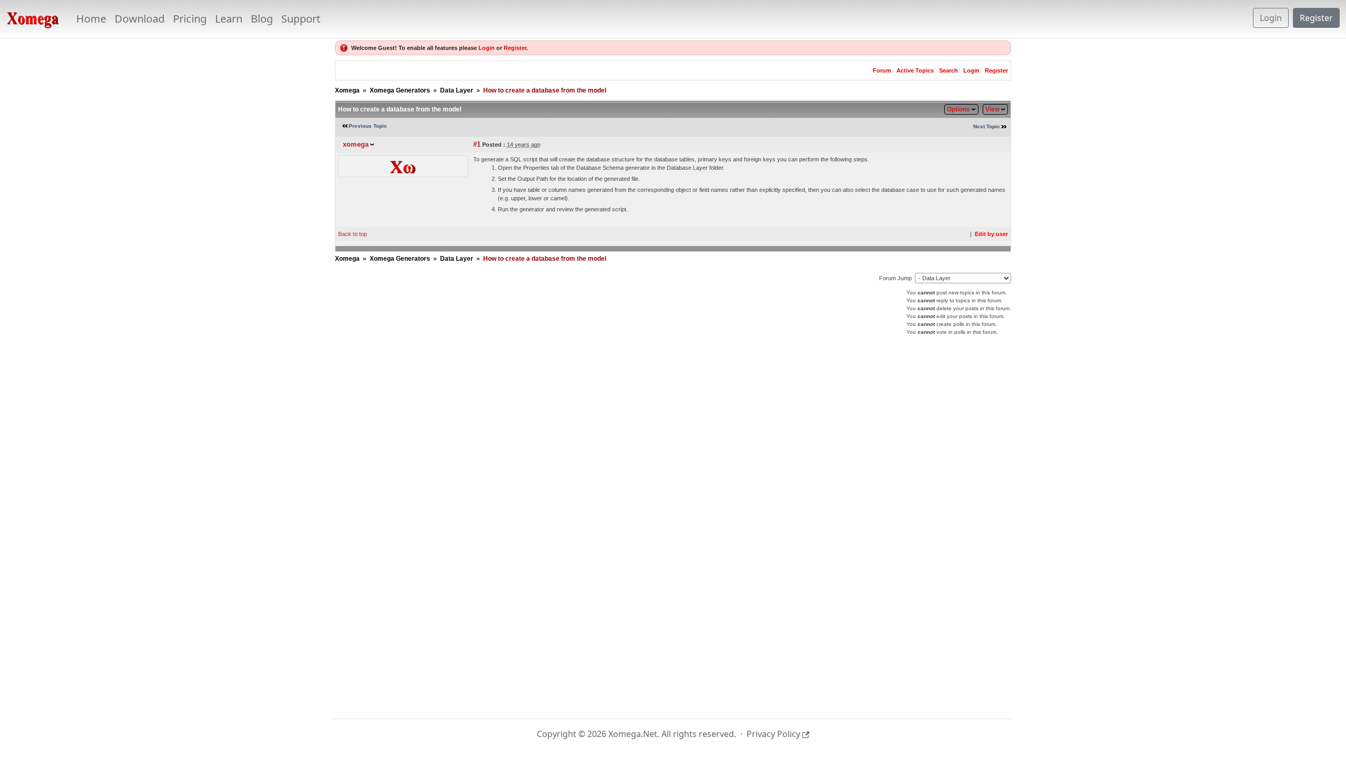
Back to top (352, 234)
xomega (356, 144)
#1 (477, 144)
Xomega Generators (400, 90)
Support (300, 19)
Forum (882, 70)
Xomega (347, 90)
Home (91, 19)
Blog (262, 19)
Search (948, 70)
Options (958, 109)
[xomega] (403, 165)
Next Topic (986, 126)
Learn (228, 19)
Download (140, 19)
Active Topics (915, 70)
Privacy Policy (773, 734)
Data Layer (456, 90)
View (992, 109)
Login (1271, 18)
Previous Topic (368, 126)
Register (1316, 18)
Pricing (190, 19)
